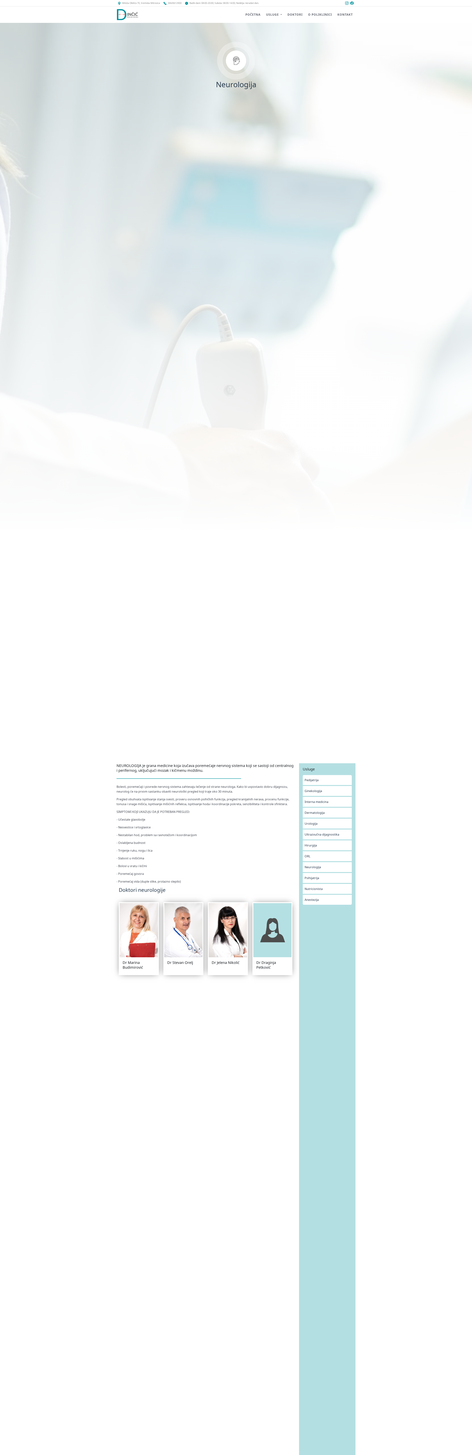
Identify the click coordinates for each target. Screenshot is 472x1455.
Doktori (295, 15)
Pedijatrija (312, 780)
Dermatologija (315, 813)
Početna (253, 15)
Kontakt (345, 15)
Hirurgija (311, 845)
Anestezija (312, 900)
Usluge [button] (273, 15)
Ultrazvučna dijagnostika (322, 834)
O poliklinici (320, 15)
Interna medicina (316, 802)
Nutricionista (314, 889)
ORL (307, 856)
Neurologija (313, 867)
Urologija (311, 824)
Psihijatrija (312, 878)
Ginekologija (313, 791)
